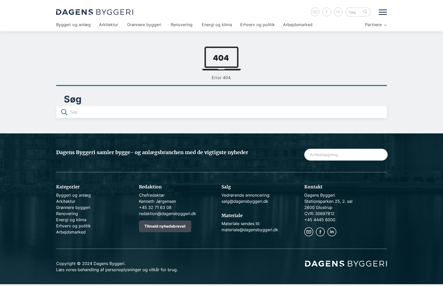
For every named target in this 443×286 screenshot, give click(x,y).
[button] (365, 12)
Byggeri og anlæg (73, 24)
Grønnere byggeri (144, 24)
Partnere (373, 24)
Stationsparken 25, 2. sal (328, 201)
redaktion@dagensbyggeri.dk (167, 213)
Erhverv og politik (257, 24)
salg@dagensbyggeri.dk (245, 201)
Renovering (182, 24)
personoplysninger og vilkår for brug (141, 269)
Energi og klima (217, 24)
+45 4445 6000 (319, 219)
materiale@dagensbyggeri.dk (250, 229)
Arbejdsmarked (298, 24)
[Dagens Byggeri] (94, 12)
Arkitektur (108, 24)
